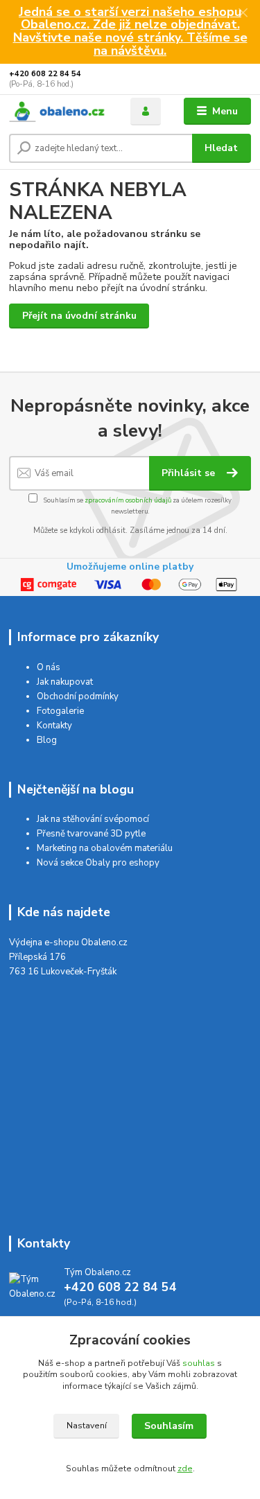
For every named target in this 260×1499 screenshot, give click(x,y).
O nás (48, 667)
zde (185, 1468)
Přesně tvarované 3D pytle (91, 833)
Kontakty (54, 725)
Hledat (221, 148)
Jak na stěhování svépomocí (93, 819)
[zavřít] (243, 13)
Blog (47, 740)
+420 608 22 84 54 (45, 74)
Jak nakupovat (65, 682)
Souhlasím (168, 1425)
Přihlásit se (190, 473)
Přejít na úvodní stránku (79, 315)
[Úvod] (59, 111)
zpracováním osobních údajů (128, 500)
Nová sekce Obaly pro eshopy (98, 863)
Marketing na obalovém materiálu (105, 848)
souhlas (198, 1363)
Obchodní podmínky (78, 696)
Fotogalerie (60, 711)
